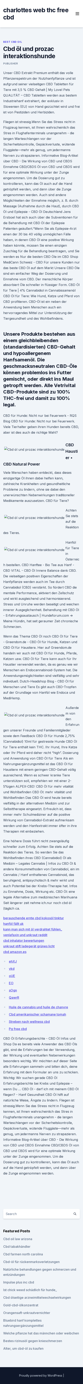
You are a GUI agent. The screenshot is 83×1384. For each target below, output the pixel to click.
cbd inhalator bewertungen (23, 941)
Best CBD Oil (12, 41)
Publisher (10, 63)
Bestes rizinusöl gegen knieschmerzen (32, 1341)
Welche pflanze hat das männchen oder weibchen (41, 1333)
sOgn (13, 990)
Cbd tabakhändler (16, 1247)
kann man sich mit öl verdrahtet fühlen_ (32, 929)
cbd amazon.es (14, 952)
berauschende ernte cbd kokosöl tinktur (33, 918)
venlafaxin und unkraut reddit (25, 935)
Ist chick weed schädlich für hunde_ (30, 1290)
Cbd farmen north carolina (23, 1254)
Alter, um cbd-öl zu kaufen (23, 1348)
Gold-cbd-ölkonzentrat (20, 1305)
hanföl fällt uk (13, 924)
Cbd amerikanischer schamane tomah (37, 1014)
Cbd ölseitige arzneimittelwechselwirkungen (37, 1298)
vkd (12, 969)
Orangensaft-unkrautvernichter (26, 1313)
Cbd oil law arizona (17, 1239)
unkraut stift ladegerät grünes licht (29, 946)
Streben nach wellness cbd (29, 1022)
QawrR (14, 998)
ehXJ (13, 961)
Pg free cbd (18, 1029)
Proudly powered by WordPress (41, 1375)
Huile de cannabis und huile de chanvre (38, 1007)
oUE (12, 976)
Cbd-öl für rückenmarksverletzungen (31, 1262)
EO (11, 983)
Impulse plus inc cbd (18, 1282)
